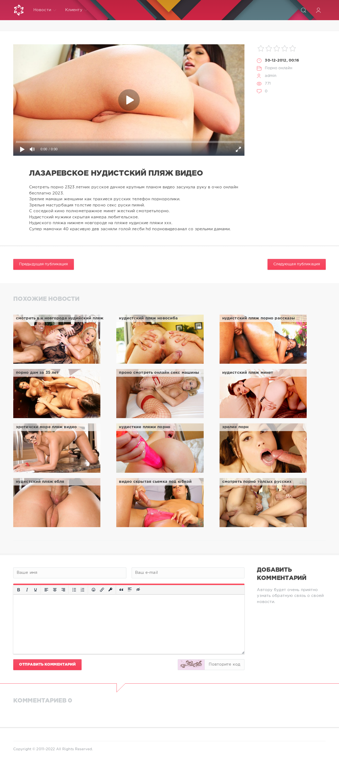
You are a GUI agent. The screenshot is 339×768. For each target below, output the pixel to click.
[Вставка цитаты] (121, 589)
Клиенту (73, 10)
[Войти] (318, 10)
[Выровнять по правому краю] (63, 589)
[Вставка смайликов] (93, 589)
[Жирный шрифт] (18, 589)
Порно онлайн (278, 68)
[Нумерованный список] (82, 589)
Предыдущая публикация (43, 264)
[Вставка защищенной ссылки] (110, 589)
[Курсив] (27, 589)
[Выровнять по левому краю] (46, 589)
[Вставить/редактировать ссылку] (102, 589)
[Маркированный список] (74, 589)
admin (270, 75)
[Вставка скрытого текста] (138, 589)
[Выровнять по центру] (55, 589)
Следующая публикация (296, 264)
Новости (42, 10)
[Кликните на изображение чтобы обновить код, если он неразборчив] (191, 664)
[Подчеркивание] (35, 589)
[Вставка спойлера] (129, 589)
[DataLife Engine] (19, 10)
